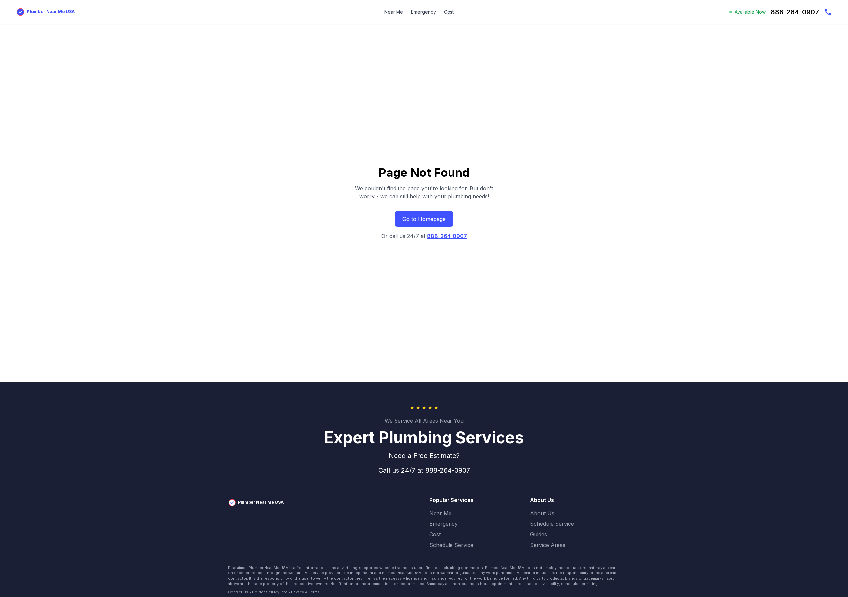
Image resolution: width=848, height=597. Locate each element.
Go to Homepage (424, 219)
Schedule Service (451, 545)
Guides (538, 534)
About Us (542, 513)
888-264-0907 (447, 236)
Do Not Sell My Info (270, 592)
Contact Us (238, 592)
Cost (449, 12)
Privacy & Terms (305, 592)
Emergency (423, 12)
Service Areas (547, 545)
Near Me (393, 12)
